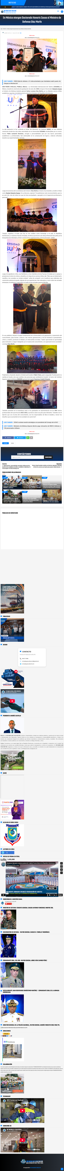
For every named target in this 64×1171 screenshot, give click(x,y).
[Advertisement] (5, 557)
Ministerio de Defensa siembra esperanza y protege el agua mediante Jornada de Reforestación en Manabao (51, 486)
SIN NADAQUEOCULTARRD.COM (35, 1168)
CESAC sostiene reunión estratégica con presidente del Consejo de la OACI (36, 422)
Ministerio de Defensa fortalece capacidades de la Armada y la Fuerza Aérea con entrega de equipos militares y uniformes (12, 485)
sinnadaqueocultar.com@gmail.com (30, 661)
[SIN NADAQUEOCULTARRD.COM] (31, 1164)
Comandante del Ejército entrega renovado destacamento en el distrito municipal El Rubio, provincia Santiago (12, 500)
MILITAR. (12, 443)
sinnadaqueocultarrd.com (28, 664)
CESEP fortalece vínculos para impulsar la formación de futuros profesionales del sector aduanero (51, 500)
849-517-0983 (25, 658)
